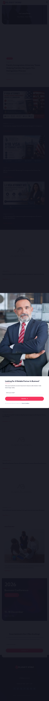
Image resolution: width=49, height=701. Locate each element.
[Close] (47, 294)
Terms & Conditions (25, 403)
